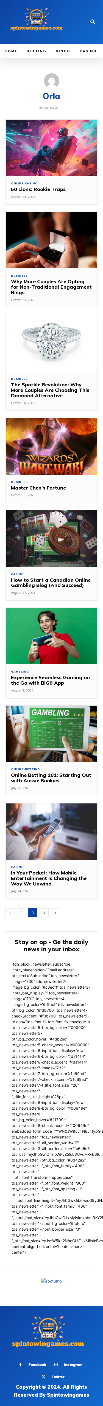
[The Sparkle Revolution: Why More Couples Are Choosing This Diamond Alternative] (51, 343)
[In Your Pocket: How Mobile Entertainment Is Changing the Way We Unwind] (51, 831)
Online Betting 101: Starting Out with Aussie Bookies (51, 778)
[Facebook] (20, 1365)
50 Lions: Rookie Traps (38, 189)
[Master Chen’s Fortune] (51, 446)
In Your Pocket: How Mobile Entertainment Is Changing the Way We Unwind (49, 878)
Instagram (73, 1364)
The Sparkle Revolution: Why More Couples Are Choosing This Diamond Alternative (50, 390)
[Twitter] (43, 1377)
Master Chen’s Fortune (38, 488)
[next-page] (55, 912)
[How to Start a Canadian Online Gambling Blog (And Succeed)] (51, 538)
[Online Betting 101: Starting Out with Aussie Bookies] (51, 734)
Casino (17, 574)
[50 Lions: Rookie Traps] (51, 148)
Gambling (20, 671)
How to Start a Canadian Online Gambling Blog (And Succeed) (51, 583)
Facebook (37, 1364)
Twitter (58, 1377)
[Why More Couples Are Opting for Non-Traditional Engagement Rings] (51, 240)
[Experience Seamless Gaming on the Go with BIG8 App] (51, 636)
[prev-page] (10, 912)
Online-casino (24, 183)
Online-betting (25, 769)
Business (19, 275)
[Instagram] (56, 1365)
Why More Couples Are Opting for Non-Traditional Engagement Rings (51, 287)
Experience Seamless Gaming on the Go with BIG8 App (50, 680)
